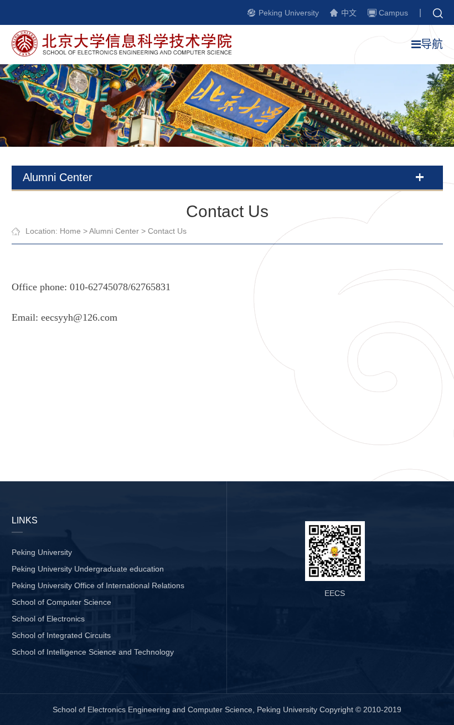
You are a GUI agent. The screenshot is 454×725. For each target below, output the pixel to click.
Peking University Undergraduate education (88, 568)
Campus (393, 12)
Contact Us (167, 231)
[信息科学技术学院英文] (128, 53)
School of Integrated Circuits (61, 635)
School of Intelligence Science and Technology (93, 651)
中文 (349, 12)
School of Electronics (48, 618)
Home (70, 231)
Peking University (289, 12)
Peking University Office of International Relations (98, 585)
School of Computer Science (61, 602)
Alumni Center (114, 231)
